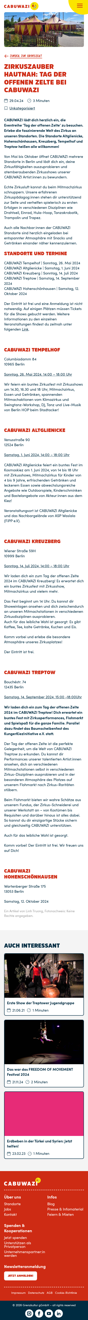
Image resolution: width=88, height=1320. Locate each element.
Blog (51, 1203)
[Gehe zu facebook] (39, 1313)
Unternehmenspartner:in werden (24, 1253)
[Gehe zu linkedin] (59, 1313)
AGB (50, 1293)
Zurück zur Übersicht (26, 56)
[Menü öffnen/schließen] (80, 6)
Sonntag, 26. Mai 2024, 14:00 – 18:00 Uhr (38, 374)
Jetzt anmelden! (20, 1275)
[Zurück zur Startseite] (21, 6)
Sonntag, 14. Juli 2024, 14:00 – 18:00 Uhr (36, 565)
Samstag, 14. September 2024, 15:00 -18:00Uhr (43, 696)
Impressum (18, 1293)
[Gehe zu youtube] (49, 1313)
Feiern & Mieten (60, 1214)
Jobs (7, 1209)
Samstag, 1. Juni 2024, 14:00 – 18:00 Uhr (37, 454)
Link (25, 329)
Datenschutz (36, 1293)
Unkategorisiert (22, 108)
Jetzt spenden (15, 1237)
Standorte (12, 1203)
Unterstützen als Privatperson (17, 1244)
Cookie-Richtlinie (66, 1293)
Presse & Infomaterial (65, 1209)
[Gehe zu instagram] (29, 1313)
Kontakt (10, 1214)
